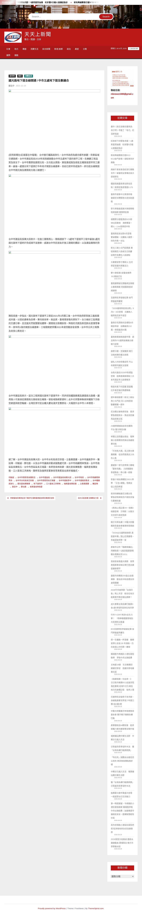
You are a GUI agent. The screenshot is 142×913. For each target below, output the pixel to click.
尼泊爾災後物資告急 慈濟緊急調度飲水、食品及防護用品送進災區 (122, 415)
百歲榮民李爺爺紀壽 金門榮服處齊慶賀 (122, 299)
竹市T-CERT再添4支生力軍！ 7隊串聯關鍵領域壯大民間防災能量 (122, 618)
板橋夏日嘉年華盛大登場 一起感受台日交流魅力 (122, 795)
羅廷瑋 (95, 484)
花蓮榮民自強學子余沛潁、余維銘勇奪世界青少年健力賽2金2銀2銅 (122, 700)
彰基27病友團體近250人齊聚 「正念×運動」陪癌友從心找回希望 (122, 483)
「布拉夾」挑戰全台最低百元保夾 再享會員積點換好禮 (122, 761)
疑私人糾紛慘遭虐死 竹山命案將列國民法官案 (122, 364)
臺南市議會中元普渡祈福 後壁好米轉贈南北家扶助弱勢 (122, 198)
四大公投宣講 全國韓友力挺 (88, 498)
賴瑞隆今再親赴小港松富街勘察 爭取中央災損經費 (122, 656)
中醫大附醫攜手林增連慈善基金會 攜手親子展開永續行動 (122, 714)
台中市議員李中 (65, 480)
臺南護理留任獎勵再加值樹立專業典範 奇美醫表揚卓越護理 (122, 287)
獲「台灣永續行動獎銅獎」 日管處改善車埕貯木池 (122, 784)
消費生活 (34, 49)
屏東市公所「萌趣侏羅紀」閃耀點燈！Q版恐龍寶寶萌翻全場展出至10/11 (122, 550)
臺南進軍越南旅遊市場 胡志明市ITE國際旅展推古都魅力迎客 (122, 340)
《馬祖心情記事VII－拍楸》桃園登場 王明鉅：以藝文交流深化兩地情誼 (122, 511)
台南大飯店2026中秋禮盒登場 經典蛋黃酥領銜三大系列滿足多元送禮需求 (122, 376)
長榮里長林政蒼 (36, 487)
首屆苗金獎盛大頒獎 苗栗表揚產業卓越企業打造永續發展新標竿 (122, 565)
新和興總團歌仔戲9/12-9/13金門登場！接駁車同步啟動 (89, 2)
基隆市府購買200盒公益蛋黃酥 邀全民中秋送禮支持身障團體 (122, 579)
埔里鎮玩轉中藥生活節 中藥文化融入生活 (122, 738)
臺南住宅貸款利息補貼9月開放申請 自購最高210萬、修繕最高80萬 (122, 326)
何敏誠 (11, 477)
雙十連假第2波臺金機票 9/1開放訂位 (121, 274)
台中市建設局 (44, 477)
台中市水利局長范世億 (25, 480)
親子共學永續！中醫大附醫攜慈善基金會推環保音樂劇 (122, 524)
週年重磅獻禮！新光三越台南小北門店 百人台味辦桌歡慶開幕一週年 (122, 401)
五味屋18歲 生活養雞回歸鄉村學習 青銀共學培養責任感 (122, 668)
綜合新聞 (46, 49)
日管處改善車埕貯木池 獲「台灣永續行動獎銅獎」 (122, 748)
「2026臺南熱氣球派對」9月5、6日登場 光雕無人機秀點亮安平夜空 (122, 312)
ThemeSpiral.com (96, 908)
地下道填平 (38, 484)
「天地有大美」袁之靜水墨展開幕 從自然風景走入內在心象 (122, 454)
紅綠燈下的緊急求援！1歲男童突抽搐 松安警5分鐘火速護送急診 (30, 2)
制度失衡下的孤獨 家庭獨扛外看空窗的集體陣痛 (122, 388)
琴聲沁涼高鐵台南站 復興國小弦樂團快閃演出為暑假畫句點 (122, 440)
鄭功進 (23, 487)
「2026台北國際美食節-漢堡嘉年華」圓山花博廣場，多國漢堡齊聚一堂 (122, 536)
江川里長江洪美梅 (53, 484)
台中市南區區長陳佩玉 (26, 477)
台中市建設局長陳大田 (62, 477)
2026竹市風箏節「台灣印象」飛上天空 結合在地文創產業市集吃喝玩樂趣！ (122, 593)
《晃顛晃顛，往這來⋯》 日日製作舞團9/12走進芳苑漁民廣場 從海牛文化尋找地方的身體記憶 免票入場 (122, 684)
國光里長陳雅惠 (23, 484)
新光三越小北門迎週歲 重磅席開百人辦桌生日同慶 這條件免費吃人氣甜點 (122, 251)
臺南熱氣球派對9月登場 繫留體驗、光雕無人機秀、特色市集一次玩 (122, 237)
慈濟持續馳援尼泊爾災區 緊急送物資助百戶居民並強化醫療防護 (122, 497)
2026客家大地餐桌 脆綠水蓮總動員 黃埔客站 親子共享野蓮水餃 (122, 843)
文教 (85, 49)
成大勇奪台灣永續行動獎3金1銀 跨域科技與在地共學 (122, 606)
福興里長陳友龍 (70, 484)
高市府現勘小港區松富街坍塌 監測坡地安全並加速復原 (122, 828)
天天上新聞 (37, 34)
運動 (16, 55)
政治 (69, 49)
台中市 (12, 76)
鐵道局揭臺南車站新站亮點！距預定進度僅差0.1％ (122, 185)
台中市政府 (79, 477)
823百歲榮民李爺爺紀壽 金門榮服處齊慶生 (122, 631)
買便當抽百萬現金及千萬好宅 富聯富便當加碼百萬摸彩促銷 (32, 498)
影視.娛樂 (58, 49)
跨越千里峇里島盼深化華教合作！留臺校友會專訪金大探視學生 (122, 173)
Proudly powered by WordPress (52, 908)
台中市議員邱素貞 (82, 480)
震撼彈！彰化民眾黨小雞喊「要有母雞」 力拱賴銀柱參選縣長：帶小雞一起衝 (122, 468)
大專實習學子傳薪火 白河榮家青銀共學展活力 (122, 264)
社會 (8, 49)
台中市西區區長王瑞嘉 (46, 480)
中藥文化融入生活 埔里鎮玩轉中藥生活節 (122, 773)
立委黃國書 (84, 484)
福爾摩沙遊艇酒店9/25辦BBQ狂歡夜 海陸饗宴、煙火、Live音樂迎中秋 (121, 223)
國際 (8, 55)
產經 (77, 49)
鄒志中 (11, 86)
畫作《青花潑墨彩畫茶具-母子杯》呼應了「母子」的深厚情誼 (122, 130)
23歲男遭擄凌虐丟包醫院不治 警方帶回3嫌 (121, 428)
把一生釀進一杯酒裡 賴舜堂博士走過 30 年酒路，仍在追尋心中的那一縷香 (122, 643)
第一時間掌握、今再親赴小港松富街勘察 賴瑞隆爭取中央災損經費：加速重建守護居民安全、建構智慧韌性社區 (122, 810)
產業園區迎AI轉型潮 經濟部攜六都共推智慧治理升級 (122, 727)
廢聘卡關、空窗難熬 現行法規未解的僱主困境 (122, 353)
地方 (16, 49)
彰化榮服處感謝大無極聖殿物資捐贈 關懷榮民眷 (122, 210)
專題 (24, 49)
